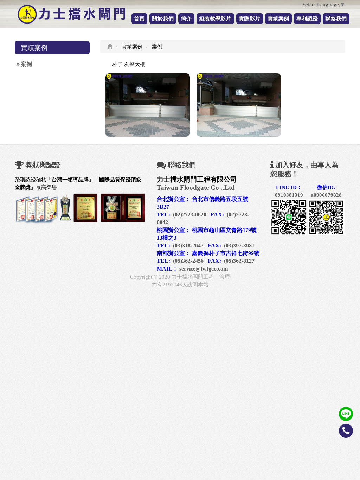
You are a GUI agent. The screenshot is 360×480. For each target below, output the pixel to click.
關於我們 (162, 18)
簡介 (186, 18)
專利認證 (307, 18)
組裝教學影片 (215, 18)
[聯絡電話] (346, 436)
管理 (224, 277)
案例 (26, 64)
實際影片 (249, 18)
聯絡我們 (336, 18)
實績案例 (278, 18)
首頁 (139, 18)
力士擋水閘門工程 (193, 277)
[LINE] (346, 413)
